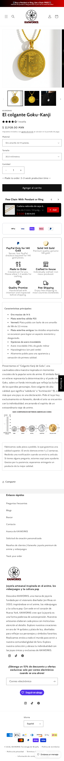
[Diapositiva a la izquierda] (3, 99)
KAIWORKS (16, 747)
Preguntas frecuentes (16, 503)
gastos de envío (28, 132)
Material (6, 136)
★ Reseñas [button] (61, 383)
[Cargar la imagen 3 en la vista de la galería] (48, 98)
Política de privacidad (15, 751)
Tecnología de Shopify (30, 747)
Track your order (14, 556)
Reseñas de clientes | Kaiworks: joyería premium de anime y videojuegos (31, 547)
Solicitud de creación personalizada (24, 538)
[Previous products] (51, 199)
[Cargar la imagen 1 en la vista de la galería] (15, 98)
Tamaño (5, 150)
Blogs (9, 510)
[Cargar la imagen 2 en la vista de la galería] (32, 98)
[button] (6, 16)
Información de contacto (28, 756)
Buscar (9, 517)
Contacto (11, 524)
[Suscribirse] (54, 681)
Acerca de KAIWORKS (17, 531)
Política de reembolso (51, 747)
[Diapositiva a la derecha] (60, 99)
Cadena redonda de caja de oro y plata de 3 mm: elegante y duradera (31, 206)
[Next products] (58, 199)
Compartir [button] (10, 481)
